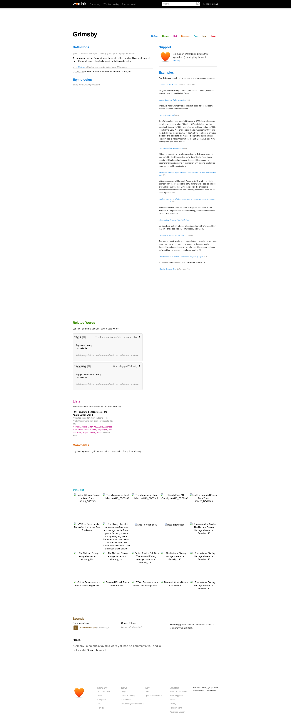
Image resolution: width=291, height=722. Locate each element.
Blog (123, 691)
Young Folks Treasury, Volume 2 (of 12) (173, 235)
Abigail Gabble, (90, 432)
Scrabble (93, 650)
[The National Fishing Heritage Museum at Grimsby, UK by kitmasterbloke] (87, 555)
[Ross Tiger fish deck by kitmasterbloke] (146, 524)
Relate (165, 36)
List (175, 36)
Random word (128, 4)
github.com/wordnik (154, 695)
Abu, (96, 426)
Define (154, 36)
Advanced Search (177, 711)
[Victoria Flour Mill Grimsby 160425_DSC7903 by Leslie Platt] (174, 496)
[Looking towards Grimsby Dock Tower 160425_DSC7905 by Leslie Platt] (203, 497)
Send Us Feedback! (178, 691)
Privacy (173, 703)
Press (99, 695)
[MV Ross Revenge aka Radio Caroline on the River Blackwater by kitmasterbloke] (87, 526)
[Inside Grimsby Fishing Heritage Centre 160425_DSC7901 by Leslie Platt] (87, 497)
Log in (76, 328)
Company (102, 687)
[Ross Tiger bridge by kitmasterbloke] (174, 524)
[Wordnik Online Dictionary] (80, 3)
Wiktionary (81, 66)
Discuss (185, 36)
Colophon (101, 699)
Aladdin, (93, 429)
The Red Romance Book (167, 269)
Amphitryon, (103, 429)
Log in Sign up (210, 3)
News (124, 687)
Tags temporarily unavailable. (84, 347)
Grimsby (176, 60)
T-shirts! (100, 707)
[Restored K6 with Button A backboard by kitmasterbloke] (116, 583)
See (196, 36)
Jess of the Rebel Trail (167, 115)
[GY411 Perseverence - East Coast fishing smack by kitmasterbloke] (87, 583)
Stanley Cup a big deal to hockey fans (172, 100)
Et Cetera (174, 687)
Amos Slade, (84, 429)
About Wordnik (103, 691)
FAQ (99, 703)
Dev (147, 687)
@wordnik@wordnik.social (133, 703)
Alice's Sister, (88, 426)
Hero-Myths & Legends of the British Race (174, 220)
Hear (204, 36)
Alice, (80, 432)
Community (95, 4)
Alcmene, (77, 426)
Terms (172, 699)
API (147, 691)
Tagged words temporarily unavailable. (88, 376)
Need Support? (176, 695)
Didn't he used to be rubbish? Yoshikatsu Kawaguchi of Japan (181, 256)
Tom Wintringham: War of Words (171, 148)
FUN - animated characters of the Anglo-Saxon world (90, 413)
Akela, (101, 426)
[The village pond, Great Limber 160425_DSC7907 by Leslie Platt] (116, 496)
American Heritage (88, 627)
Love (213, 36)
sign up (85, 328)
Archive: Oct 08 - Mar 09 (168, 84)
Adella (100, 432)
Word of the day (111, 4)
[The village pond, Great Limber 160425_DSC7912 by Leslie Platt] (145, 496)
